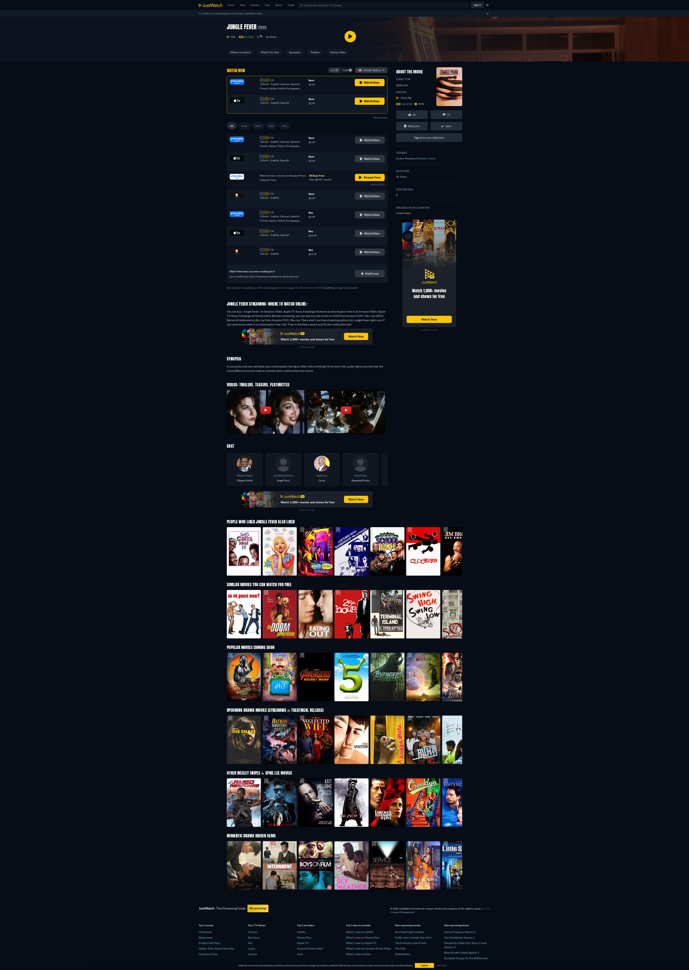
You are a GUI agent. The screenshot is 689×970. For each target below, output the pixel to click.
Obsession (205, 932)
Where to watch (240, 52)
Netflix (301, 932)
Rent (258, 126)
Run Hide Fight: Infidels (409, 932)
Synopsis (294, 52)
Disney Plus (304, 937)
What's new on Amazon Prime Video (368, 948)
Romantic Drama (425, 158)
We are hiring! (258, 908)
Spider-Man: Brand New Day (216, 948)
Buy (271, 126)
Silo (250, 943)
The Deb (400, 948)
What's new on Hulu (358, 954)
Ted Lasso (254, 937)
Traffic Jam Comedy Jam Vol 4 (413, 937)
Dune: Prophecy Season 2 (459, 932)
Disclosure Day (208, 954)
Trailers (315, 52)
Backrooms (206, 937)
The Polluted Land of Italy (410, 943)
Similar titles (338, 52)
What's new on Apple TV (361, 943)
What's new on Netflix (360, 932)
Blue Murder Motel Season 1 (461, 952)
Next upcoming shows (456, 925)
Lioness (252, 954)
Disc (284, 126)
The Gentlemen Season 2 (459, 937)
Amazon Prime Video (310, 948)
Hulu (300, 954)
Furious (252, 932)
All (232, 126)
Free (244, 126)
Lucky (251, 948)
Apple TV (302, 943)
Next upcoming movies (408, 925)
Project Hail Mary (210, 943)
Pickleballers (403, 954)
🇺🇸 (369, 70)
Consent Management (402, 912)
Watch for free (270, 52)
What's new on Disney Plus (362, 937)
